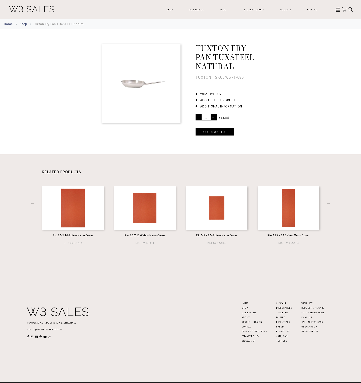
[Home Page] (31, 9)
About (224, 9)
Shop (170, 9)
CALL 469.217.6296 (312, 322)
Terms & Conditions (254, 331)
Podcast (285, 9)
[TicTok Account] (50, 336)
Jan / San (282, 336)
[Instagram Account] (32, 336)
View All (281, 303)
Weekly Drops (309, 331)
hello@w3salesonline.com (44, 329)
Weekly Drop (309, 326)
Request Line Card (313, 307)
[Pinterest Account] (40, 336)
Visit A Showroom (312, 312)
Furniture (282, 331)
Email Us (306, 317)
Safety (280, 326)
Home (8, 24)
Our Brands (196, 9)
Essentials (283, 322)
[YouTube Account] (45, 336)
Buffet (280, 317)
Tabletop (282, 312)
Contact (313, 9)
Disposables (284, 307)
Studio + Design (254, 9)
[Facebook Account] (28, 336)
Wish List (307, 303)
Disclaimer (248, 340)
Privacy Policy (250, 336)
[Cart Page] (344, 9)
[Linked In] (36, 336)
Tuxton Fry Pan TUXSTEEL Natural (58, 24)
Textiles (281, 340)
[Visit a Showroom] (338, 9)
